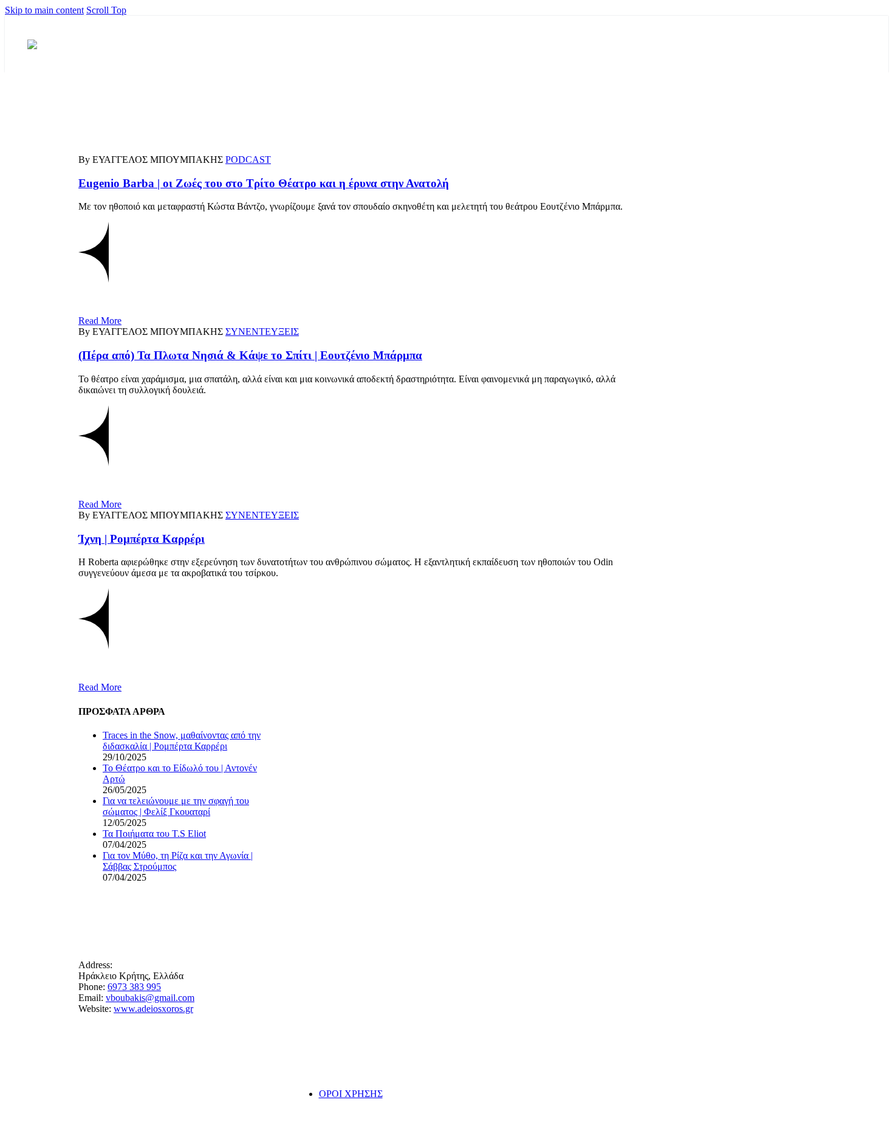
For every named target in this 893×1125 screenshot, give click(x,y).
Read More (99, 320)
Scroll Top (106, 10)
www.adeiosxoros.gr (153, 1008)
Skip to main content (44, 10)
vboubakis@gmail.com (150, 998)
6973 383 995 (134, 987)
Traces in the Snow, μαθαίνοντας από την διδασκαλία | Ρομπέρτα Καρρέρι (182, 740)
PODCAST (248, 159)
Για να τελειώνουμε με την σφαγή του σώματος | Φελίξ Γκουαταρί (176, 806)
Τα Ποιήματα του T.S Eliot (154, 833)
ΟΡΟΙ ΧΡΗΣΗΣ (351, 1094)
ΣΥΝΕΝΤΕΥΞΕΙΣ (262, 331)
